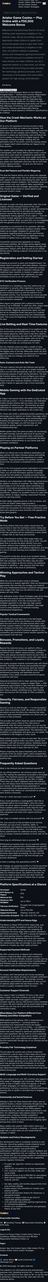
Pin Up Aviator (24, 4)
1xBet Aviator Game (31, 1126)
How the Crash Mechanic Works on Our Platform (21, 92)
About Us (4, 1234)
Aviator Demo (12, 1250)
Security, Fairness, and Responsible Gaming (19, 108)
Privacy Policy (14, 1234)
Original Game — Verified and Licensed (17, 94)
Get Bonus (6, 85)
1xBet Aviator (36, 2)
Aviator (30, 470)
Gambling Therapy (12, 1223)
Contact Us (24, 1239)
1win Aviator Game (18, 1248)
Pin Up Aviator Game (19, 754)
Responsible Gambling (32, 1223)
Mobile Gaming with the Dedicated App (25, 99)
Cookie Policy (27, 1234)
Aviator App (31, 416)
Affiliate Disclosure (18, 1236)
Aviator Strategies (31, 7)
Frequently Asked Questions (12, 110)
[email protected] (25, 1260)
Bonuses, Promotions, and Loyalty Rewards (23, 106)
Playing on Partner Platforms (12, 101)
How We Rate (32, 1236)
